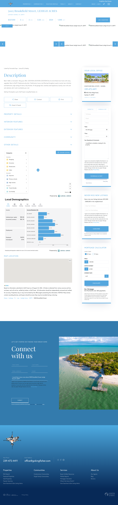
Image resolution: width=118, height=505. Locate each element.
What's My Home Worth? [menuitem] (67, 481)
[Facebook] (60, 460)
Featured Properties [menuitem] (8, 476)
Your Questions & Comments (91, 140)
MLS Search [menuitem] (6, 474)
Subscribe (96, 229)
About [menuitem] (70, 4)
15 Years (96, 254)
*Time (85, 133)
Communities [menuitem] (38, 4)
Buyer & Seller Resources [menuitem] (67, 474)
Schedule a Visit (102, 109)
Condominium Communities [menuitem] (41, 474)
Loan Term (87, 251)
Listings (11, 298)
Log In (98, 4)
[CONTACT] (103, 19)
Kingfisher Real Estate (105, 1)
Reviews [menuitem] (93, 479)
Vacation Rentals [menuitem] (52, 4)
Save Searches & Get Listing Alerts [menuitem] (13, 483)
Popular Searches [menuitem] (8, 481)
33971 (30, 298)
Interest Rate (88, 273)
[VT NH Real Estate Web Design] (110, 495)
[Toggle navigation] (109, 4)
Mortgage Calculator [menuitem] (66, 479)
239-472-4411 (90, 89)
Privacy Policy (96, 169)
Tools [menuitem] (62, 4)
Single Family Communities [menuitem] (41, 476)
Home (5, 298)
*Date (85, 126)
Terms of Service (89, 182)
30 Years (89, 254)
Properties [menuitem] (26, 4)
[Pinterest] (63, 460)
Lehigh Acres (24, 298)
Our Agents (93, 97)
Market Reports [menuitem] (64, 476)
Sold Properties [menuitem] (7, 479)
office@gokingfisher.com (37, 460)
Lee (18, 298)
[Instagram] (58, 460)
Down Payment (88, 266)
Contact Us (87, 97)
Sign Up (93, 4)
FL (15, 298)
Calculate (96, 283)
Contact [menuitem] (78, 4)
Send (19, 400)
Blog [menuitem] (92, 476)
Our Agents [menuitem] (94, 474)
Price (85, 258)
